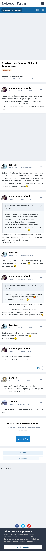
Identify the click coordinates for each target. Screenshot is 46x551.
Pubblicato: (21, 91)
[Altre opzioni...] (41, 89)
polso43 (13, 401)
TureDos (13, 165)
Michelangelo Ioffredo (13, 76)
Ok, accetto (24, 547)
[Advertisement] (23, 37)
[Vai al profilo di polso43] (4, 402)
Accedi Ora (23, 439)
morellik (13, 378)
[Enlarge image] (26, 186)
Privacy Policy (32, 542)
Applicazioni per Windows (29, 79)
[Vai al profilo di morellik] (4, 379)
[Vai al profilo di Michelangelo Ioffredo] (4, 89)
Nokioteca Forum (14, 3)
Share (23, 453)
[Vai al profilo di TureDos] (4, 166)
